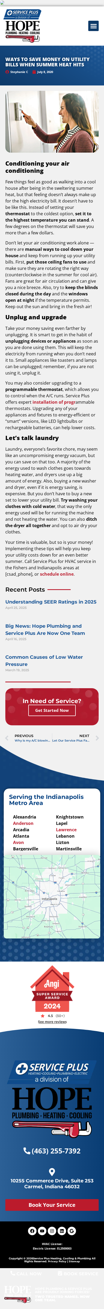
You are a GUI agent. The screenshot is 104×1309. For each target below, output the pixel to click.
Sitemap (74, 1261)
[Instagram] (52, 1231)
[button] (93, 26)
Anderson (23, 823)
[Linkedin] (62, 1231)
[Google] (71, 1231)
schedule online (57, 574)
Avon (18, 842)
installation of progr (54, 402)
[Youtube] (42, 1231)
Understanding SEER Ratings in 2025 (51, 602)
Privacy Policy (57, 1261)
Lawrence (66, 830)
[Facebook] (32, 1231)
